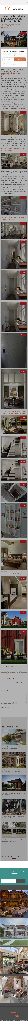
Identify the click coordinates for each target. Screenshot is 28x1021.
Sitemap (14, 1010)
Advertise (10, 1007)
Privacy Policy (15, 1009)
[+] (16, 703)
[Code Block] (10, 703)
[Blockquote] (9, 703)
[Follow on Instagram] (20, 1016)
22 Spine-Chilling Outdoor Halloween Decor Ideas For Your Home (13, 817)
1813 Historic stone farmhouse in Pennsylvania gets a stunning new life (11, 770)
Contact (22, 1007)
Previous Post (9, 678)
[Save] (23, 33)
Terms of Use (23, 1009)
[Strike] (5, 703)
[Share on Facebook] (16, 672)
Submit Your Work (6, 1009)
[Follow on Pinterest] (16, 1016)
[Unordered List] (8, 703)
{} (13, 703)
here (2, 108)
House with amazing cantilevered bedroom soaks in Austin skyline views (13, 747)
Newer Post (18, 682)
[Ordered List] (6, 703)
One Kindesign (5, 24)
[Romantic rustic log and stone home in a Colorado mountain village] (14, 903)
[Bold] (1, 703)
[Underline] (4, 703)
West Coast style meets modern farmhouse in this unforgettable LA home (14, 840)
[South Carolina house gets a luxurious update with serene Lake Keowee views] (14, 960)
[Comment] (19, 672)
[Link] (12, 703)
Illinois (23, 75)
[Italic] (3, 703)
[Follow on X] (11, 1016)
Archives (16, 1007)
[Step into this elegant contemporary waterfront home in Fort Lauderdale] (14, 932)
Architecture (8, 25)
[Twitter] (8, 672)
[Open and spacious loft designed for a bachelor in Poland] (14, 989)
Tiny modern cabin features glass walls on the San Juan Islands (13, 793)
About (5, 1007)
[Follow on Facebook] (7, 1016)
